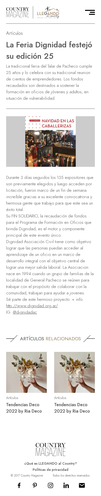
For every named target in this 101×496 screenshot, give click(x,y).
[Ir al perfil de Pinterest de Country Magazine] (35, 487)
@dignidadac (25, 312)
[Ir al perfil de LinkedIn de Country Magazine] (66, 487)
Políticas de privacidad (50, 469)
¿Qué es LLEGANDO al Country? (50, 463)
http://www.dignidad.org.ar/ (32, 306)
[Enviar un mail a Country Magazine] (82, 487)
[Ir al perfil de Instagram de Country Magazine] (50, 487)
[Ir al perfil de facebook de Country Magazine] (19, 487)
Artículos (14, 33)
